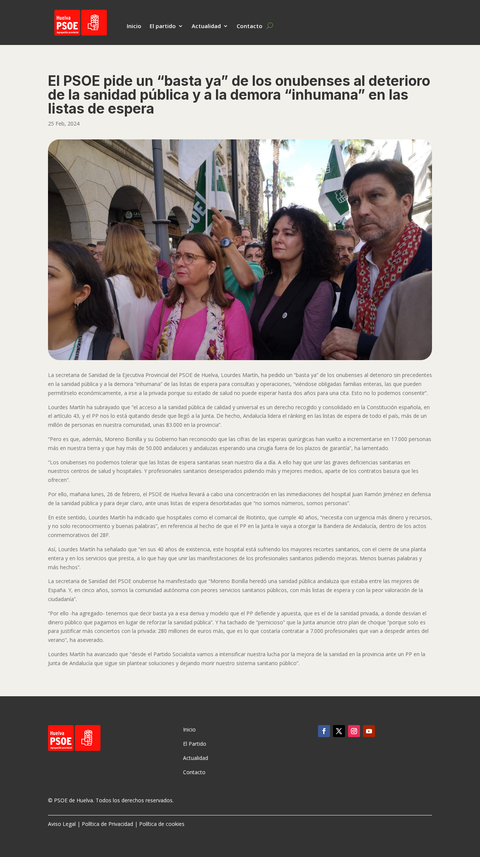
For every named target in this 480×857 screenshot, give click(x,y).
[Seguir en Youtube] (369, 731)
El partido (163, 26)
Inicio (134, 26)
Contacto (249, 26)
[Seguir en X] (339, 731)
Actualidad (206, 26)
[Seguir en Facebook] (324, 731)
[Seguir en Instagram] (354, 731)
